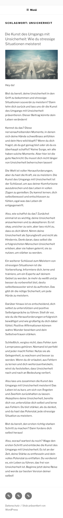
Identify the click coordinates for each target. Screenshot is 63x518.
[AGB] (8, 495)
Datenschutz (12, 505)
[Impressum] (18, 495)
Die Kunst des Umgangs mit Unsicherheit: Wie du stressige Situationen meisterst (30, 39)
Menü (33, 9)
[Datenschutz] (28, 495)
